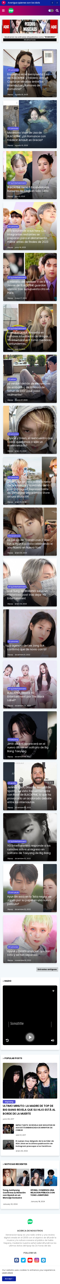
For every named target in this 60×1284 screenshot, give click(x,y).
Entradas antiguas (47, 969)
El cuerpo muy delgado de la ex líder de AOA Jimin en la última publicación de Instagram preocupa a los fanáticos (35, 1143)
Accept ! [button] (9, 1278)
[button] (52, 3)
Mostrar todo (30, 39)
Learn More (7, 1272)
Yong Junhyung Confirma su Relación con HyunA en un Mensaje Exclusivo (14, 1194)
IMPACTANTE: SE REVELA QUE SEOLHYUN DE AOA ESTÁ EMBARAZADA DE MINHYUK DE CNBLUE (35, 1127)
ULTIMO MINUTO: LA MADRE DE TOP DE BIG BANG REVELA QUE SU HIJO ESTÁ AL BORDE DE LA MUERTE (29, 1110)
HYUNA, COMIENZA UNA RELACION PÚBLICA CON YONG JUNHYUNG (43, 1193)
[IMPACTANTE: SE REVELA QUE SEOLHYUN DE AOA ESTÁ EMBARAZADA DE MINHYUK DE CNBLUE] (8, 1129)
